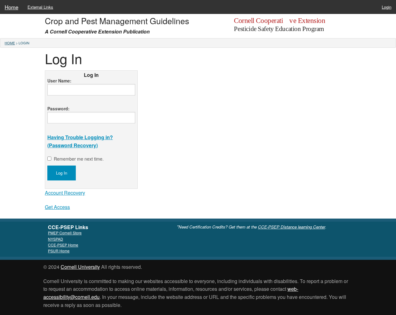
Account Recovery (65, 192)
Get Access (57, 207)
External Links (40, 7)
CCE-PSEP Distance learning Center (291, 227)
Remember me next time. (79, 159)
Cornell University (80, 266)
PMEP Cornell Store (65, 232)
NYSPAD (55, 239)
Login (386, 7)
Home (11, 7)
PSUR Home (59, 250)
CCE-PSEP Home (63, 244)
